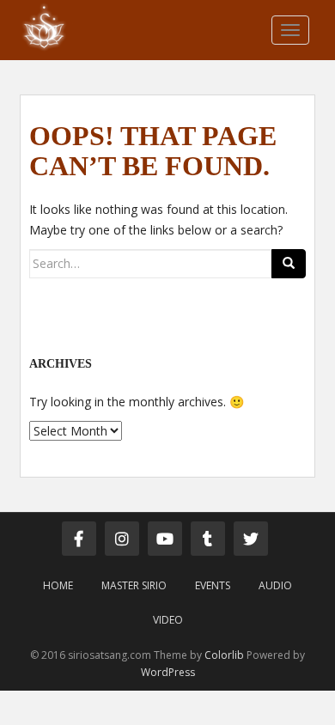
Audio (275, 585)
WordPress (168, 672)
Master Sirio (134, 585)
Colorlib (224, 655)
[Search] (288, 263)
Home (58, 585)
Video (168, 619)
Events (212, 585)
